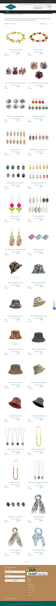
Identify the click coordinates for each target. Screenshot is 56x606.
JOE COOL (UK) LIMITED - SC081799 (15, 604)
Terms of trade (31, 589)
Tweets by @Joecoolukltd (10, 598)
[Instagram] (50, 1)
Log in (50, 9)
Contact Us (30, 595)
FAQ (29, 592)
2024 (16, 14)
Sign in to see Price (15, 52)
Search (49, 6)
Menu (7, 11)
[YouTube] (49, 1)
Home (6, 14)
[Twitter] (43, 1)
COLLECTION (11, 14)
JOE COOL (13, 7)
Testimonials (30, 584)
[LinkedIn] (47, 1)
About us (30, 581)
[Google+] (46, 1)
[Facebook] (44, 1)
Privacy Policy (31, 587)
